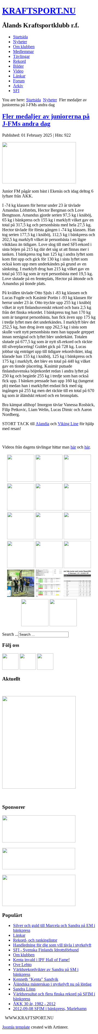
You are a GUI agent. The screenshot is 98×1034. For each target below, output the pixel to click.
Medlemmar (23, 51)
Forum (18, 81)
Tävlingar (21, 56)
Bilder (18, 66)
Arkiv (18, 85)
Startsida (20, 37)
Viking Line (68, 423)
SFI (16, 90)
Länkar (19, 76)
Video (18, 71)
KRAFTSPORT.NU (39, 10)
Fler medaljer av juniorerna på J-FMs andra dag (46, 120)
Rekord (19, 61)
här (73, 447)
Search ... (10, 634)
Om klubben (24, 46)
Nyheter (20, 41)
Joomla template (16, 1027)
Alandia (42, 423)
